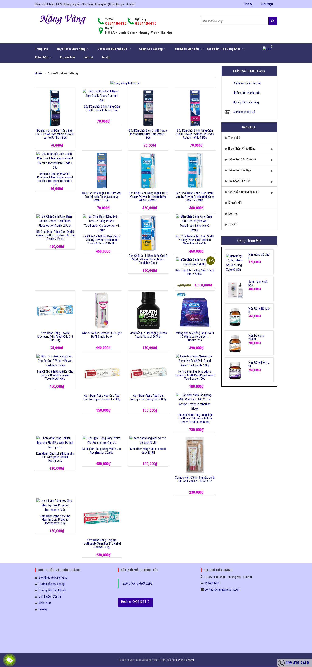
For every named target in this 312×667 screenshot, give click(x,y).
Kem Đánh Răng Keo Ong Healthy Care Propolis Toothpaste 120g (55, 519)
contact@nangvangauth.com (222, 589)
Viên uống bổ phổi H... (259, 256)
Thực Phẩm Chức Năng (71, 49)
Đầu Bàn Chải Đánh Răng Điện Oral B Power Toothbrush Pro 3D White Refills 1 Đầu (55, 134)
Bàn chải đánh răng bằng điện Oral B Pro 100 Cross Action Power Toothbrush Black (195, 418)
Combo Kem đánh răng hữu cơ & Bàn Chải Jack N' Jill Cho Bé (195, 479)
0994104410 (115, 23)
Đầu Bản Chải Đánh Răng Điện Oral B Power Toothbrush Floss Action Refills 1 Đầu (195, 134)
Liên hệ (248, 4)
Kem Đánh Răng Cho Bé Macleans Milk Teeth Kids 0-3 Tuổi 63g (55, 336)
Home (38, 73)
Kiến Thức (41, 57)
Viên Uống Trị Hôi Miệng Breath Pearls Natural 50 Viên (148, 334)
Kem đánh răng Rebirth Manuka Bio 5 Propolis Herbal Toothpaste (55, 457)
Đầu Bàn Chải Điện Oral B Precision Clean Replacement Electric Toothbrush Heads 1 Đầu (55, 179)
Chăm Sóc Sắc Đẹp (151, 49)
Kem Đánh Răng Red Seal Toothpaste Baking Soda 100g (148, 397)
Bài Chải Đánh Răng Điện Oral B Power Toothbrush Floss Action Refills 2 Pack (55, 235)
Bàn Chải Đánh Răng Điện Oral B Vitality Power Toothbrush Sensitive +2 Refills (195, 240)
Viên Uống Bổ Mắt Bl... (259, 310)
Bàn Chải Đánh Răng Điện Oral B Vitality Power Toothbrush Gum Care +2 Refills (195, 196)
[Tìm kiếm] (272, 21)
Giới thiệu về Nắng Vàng (53, 577)
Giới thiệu (267, 4)
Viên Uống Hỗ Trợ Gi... (258, 364)
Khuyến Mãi (67, 57)
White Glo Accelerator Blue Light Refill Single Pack (102, 334)
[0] (267, 49)
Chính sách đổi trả (244, 112)
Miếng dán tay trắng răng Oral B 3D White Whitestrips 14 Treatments (195, 336)
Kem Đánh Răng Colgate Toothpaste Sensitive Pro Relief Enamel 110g (101, 543)
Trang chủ (41, 49)
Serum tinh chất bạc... (258, 283)
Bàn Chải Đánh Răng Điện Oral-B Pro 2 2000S (194, 272)
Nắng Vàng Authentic (138, 583)
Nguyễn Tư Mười (184, 659)
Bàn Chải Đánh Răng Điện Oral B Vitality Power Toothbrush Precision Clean (148, 259)
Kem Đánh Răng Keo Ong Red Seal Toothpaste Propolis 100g (102, 397)
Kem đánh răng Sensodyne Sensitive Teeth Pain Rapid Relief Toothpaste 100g (195, 375)
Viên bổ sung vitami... (256, 337)
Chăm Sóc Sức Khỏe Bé (112, 49)
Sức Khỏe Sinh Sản (187, 49)
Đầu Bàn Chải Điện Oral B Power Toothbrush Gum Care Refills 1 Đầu (148, 134)
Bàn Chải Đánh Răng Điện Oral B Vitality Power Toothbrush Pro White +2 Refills (148, 196)
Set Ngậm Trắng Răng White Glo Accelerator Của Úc (101, 450)
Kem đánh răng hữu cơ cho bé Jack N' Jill (148, 450)
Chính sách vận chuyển (247, 83)
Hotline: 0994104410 (135, 602)
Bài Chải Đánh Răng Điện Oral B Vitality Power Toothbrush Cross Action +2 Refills (102, 240)
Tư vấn (105, 57)
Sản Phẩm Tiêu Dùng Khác (223, 49)
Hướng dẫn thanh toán (246, 93)
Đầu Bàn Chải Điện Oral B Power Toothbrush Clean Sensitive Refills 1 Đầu (101, 196)
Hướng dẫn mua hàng (246, 102)
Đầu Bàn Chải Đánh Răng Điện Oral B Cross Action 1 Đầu (102, 108)
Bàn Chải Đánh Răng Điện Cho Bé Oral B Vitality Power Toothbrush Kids (55, 375)
